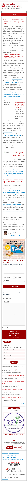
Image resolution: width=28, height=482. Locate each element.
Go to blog (22, 403)
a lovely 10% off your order (12, 82)
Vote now (14, 362)
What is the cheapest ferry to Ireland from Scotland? (12, 397)
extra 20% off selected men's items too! (13, 211)
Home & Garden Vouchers (9, 457)
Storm (14, 169)
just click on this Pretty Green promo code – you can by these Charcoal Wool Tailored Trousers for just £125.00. (13, 94)
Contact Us (5, 453)
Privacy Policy (19, 459)
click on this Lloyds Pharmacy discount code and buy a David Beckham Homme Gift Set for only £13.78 (14, 192)
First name (5, 275)
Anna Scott (12, 232)
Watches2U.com (7, 132)
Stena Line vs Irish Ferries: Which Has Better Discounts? (13, 375)
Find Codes (9, 447)
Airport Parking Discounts (9, 455)
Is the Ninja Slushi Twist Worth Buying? (9, 369)
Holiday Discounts (14, 453)
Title (4, 268)
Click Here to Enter (14, 286)
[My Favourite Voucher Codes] (14, 6)
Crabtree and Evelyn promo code (12, 204)
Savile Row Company (17, 79)
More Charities (17, 447)
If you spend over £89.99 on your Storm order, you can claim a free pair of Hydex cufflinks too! (13, 173)
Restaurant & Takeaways (8, 459)
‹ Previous (13, 235)
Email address (6, 280)
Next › (19, 235)
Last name (16, 275)
